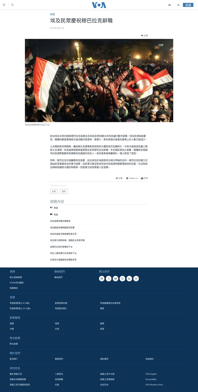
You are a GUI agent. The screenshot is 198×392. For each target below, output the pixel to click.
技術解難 (59, 379)
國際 (102, 323)
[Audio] (178, 5)
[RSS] (129, 278)
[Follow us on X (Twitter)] (108, 278)
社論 (57, 384)
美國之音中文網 (107, 374)
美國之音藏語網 (107, 379)
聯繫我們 (59, 359)
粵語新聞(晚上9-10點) (20, 303)
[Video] (169, 5)
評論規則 (149, 359)
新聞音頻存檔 (61, 303)
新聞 (52, 14)
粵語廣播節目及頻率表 (110, 303)
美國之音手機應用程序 (20, 384)
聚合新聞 (14, 344)
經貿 (102, 329)
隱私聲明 (104, 359)
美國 (12, 323)
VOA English (151, 374)
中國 (12, 329)
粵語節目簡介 (61, 308)
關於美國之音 (16, 374)
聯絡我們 (58, 277)
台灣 (57, 329)
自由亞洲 (104, 384)
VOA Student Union (154, 384)
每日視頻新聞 (16, 277)
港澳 (57, 323)
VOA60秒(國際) (17, 282)
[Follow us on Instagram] (122, 278)
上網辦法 (59, 374)
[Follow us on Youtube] (115, 278)
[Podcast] (136, 278)
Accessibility (150, 379)
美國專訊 (14, 288)
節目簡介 (14, 359)
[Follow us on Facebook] (102, 278)
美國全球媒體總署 (18, 379)
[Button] (144, 35)
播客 (102, 308)
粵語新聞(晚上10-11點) (20, 308)
